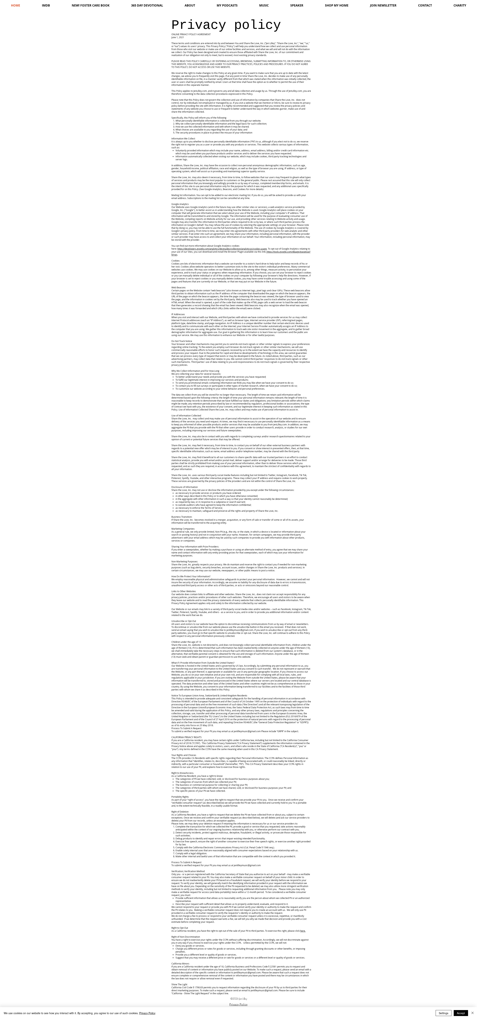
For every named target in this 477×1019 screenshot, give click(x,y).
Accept (461, 1013)
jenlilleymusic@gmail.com (239, 629)
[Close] (472, 1013)
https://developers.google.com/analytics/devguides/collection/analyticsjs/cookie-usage (222, 248)
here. (303, 930)
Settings (443, 1013)
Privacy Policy (147, 1013)
